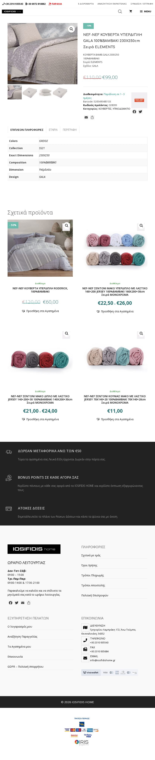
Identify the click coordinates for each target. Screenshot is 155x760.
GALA (42, 177)
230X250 (44, 155)
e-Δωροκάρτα (86, 3)
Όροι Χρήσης (89, 565)
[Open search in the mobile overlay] (120, 11)
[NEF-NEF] (139, 100)
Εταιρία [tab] (53, 130)
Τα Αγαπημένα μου (19, 646)
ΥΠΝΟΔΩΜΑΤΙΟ (121, 108)
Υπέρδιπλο (45, 169)
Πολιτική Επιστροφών (94, 595)
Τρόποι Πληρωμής (92, 575)
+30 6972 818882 (36, 3)
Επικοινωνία (15, 656)
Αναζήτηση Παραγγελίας (112, 3)
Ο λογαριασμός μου (20, 626)
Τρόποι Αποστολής (93, 585)
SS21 (42, 148)
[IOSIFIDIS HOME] (12, 11)
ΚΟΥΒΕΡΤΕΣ (105, 108)
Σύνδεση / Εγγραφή (142, 3)
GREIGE (43, 141)
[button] (71, 29)
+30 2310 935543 (14, 3)
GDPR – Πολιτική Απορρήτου (25, 666)
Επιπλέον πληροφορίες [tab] (26, 130)
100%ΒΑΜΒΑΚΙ (47, 162)
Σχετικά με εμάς (90, 555)
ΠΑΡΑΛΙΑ (56, 3)
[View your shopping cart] (131, 11)
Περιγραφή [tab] (70, 130)
